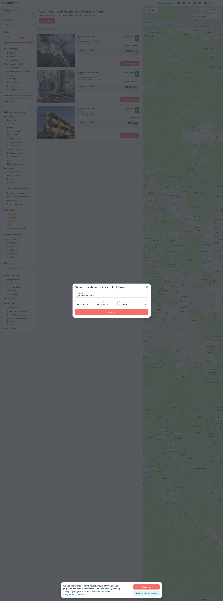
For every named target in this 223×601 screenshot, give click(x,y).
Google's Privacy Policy (74, 594)
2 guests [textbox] (123, 304)
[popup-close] (147, 287)
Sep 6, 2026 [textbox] (102, 304)
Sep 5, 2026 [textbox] (82, 304)
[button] (146, 295)
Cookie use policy (98, 591)
